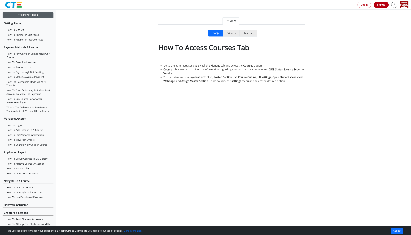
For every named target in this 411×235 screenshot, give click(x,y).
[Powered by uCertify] (404, 5)
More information (133, 230)
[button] (394, 5)
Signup (381, 4)
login (364, 4)
